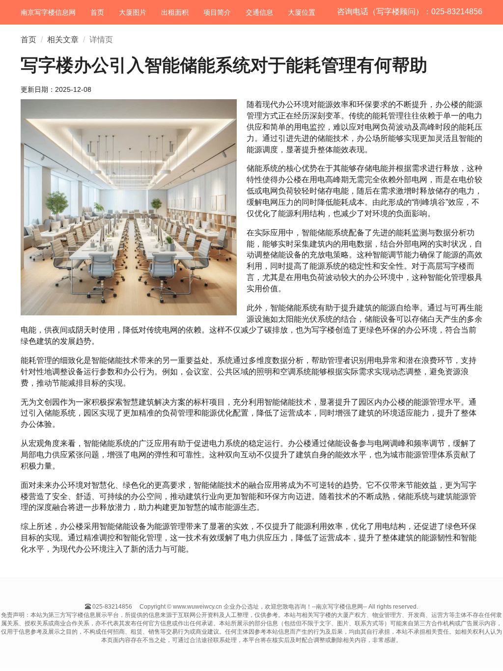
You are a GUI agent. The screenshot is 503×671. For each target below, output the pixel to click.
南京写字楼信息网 (48, 12)
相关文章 (63, 39)
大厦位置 (301, 12)
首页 (97, 12)
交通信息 (259, 12)
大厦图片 (132, 12)
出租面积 (175, 12)
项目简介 (217, 12)
